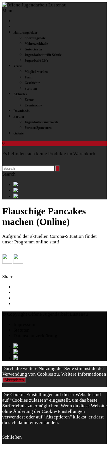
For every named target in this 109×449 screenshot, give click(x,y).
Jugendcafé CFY (37, 60)
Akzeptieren (14, 380)
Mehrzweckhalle (36, 44)
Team (28, 77)
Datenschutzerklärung (35, 335)
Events (29, 100)
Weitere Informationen (83, 374)
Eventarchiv (33, 105)
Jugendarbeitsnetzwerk (41, 122)
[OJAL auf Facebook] (60, 185)
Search (9, 174)
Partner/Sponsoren (38, 128)
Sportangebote (35, 38)
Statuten (31, 88)
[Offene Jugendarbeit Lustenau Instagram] (60, 196)
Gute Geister (33, 49)
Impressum (24, 324)
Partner (18, 116)
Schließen (12, 437)
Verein (18, 66)
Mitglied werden (36, 72)
